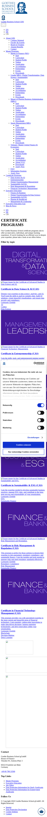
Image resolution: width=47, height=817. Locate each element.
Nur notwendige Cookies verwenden (23, 452)
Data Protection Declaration (16, 810)
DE (7, 32)
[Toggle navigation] (3, 25)
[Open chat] (41, 811)
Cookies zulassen (23, 445)
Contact (9, 814)
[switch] (40, 413)
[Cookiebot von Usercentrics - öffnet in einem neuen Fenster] (33, 363)
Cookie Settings (12, 812)
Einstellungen (33, 437)
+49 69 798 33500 (8, 771)
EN (7, 30)
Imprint (8, 807)
